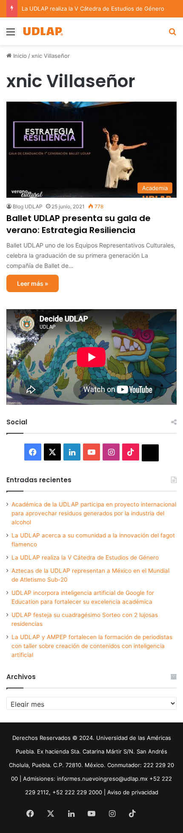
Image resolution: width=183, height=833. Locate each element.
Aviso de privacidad (132, 792)
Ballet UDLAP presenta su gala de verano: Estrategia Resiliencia (78, 224)
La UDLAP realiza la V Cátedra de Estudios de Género (93, 8)
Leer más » (32, 283)
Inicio (19, 55)
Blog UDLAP (28, 206)
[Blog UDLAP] (42, 31)
